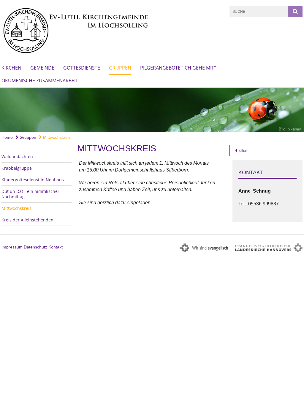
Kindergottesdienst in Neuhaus (32, 179)
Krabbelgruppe (16, 168)
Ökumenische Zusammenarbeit (39, 80)
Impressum (12, 247)
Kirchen (11, 67)
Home (7, 137)
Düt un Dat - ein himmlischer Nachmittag (30, 193)
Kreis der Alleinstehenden (27, 220)
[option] (152, 110)
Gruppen (120, 67)
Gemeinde (42, 67)
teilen (242, 151)
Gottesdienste (81, 67)
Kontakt (55, 247)
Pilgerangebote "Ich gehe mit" (178, 67)
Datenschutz (35, 247)
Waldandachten (17, 156)
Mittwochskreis (56, 137)
